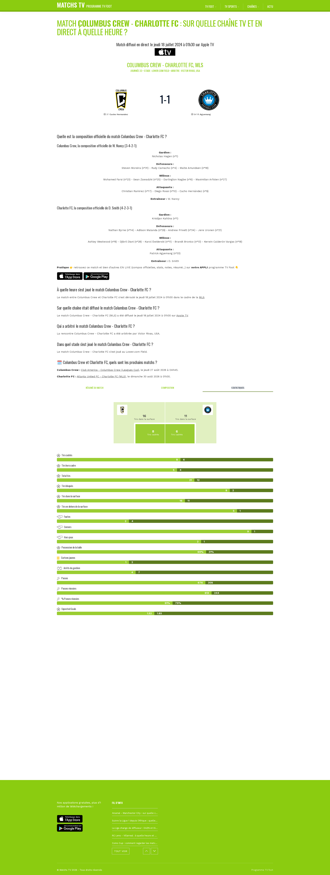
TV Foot (209, 6)
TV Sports (231, 6)
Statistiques (237, 387)
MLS (201, 297)
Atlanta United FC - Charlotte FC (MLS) (101, 376)
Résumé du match (94, 387)
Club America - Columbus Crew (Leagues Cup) (110, 370)
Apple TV (182, 315)
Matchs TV (84, 4)
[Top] (321, 867)
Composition (167, 387)
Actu (270, 6)
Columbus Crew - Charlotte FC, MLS (165, 65)
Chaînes (252, 6)
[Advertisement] (165, 680)
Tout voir (120, 851)
